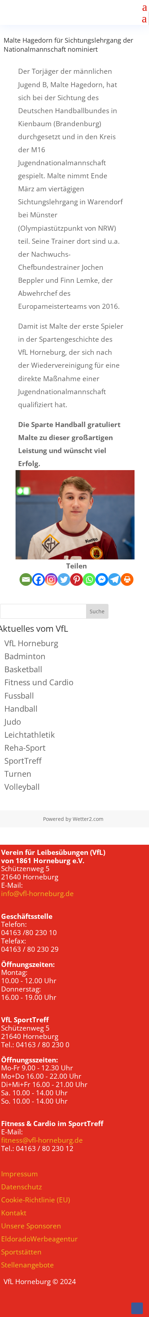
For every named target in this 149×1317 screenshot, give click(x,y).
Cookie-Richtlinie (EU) (35, 1200)
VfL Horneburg (31, 643)
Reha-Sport (25, 747)
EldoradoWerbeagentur (39, 1239)
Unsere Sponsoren (31, 1226)
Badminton (25, 656)
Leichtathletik (29, 734)
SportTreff (23, 760)
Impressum (19, 1174)
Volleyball (22, 786)
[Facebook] (38, 579)
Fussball (19, 695)
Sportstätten (21, 1252)
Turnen (17, 773)
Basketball (23, 669)
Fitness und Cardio (38, 682)
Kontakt (13, 1213)
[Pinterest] (76, 579)
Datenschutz (21, 1187)
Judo (12, 721)
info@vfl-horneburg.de (37, 893)
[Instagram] (51, 579)
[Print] (127, 579)
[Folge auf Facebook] (137, 1308)
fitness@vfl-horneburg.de (42, 1140)
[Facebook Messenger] (101, 579)
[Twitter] (64, 579)
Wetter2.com (88, 818)
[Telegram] (114, 579)
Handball (21, 708)
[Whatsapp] (89, 579)
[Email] (26, 579)
